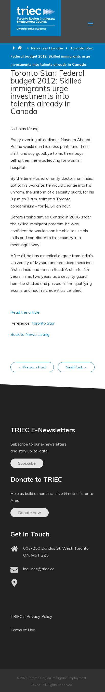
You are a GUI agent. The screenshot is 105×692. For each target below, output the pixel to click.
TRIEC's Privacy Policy (31, 616)
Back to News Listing (29, 334)
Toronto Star (43, 323)
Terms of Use (22, 629)
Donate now (29, 512)
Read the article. (25, 312)
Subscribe (27, 463)
